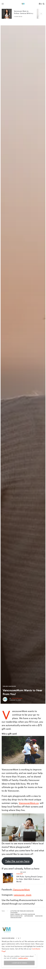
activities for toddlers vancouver (22, 911)
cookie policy (23, 958)
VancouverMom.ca (29, 803)
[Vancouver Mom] (23, 4)
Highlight (19, 874)
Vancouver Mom (16, 698)
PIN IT (24, 750)
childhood (14, 912)
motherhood (28, 915)
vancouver (39, 915)
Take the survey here (17, 861)
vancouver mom (15, 917)
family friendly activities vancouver (22, 914)
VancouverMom (21, 889)
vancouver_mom (22, 894)
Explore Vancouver (9, 686)
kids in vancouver (16, 915)
